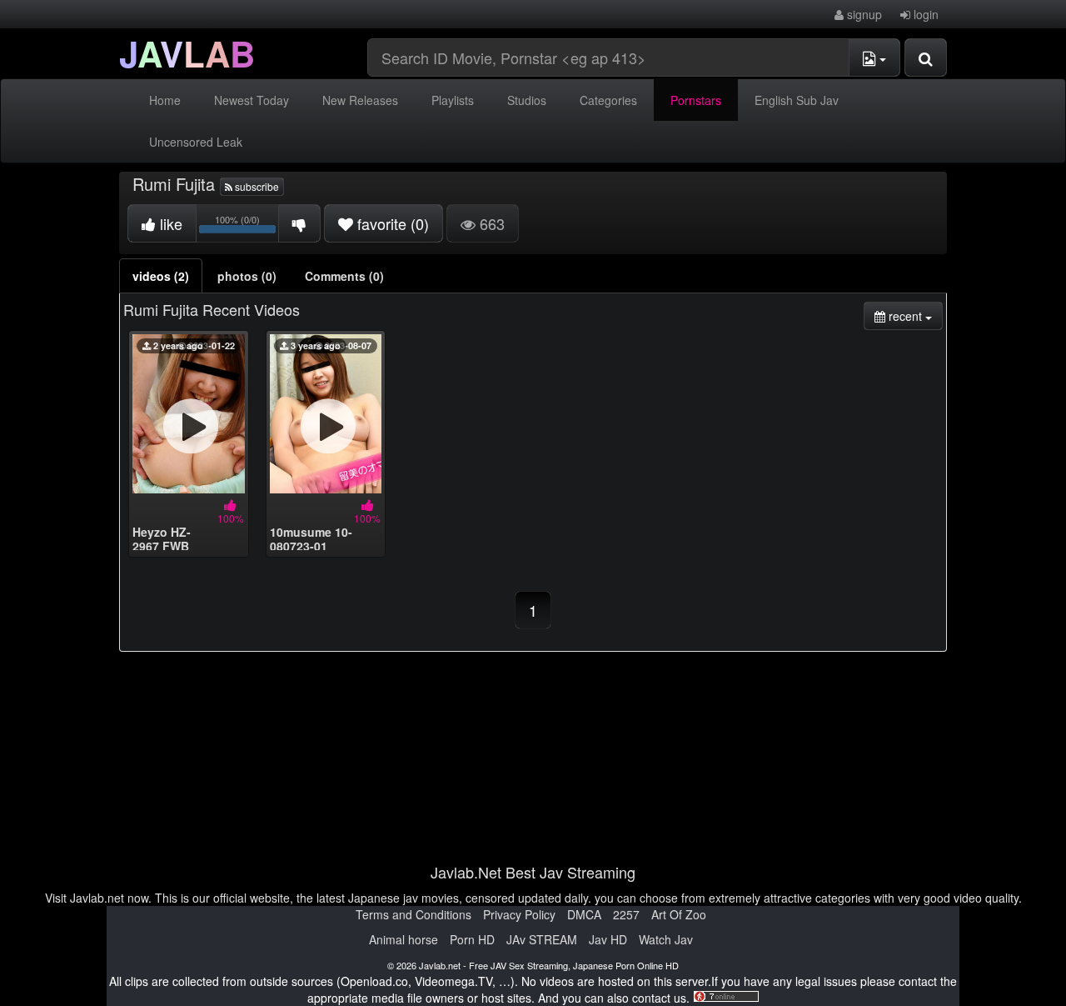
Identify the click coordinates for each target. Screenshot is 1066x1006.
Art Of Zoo (678, 914)
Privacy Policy (519, 914)
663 (490, 223)
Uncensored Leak (195, 141)
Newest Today (251, 100)
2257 (626, 914)
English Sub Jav (797, 100)
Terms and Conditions (413, 914)
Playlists (452, 100)
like (169, 223)
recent (914, 315)
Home (165, 100)
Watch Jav (666, 939)
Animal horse (403, 939)
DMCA (584, 914)
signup (863, 14)
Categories (608, 100)
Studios (526, 100)
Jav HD (608, 939)
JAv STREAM (541, 939)
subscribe (255, 186)
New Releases (360, 100)
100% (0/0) (247, 226)
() (393, 223)
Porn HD (472, 939)
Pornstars (695, 100)
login (924, 14)
